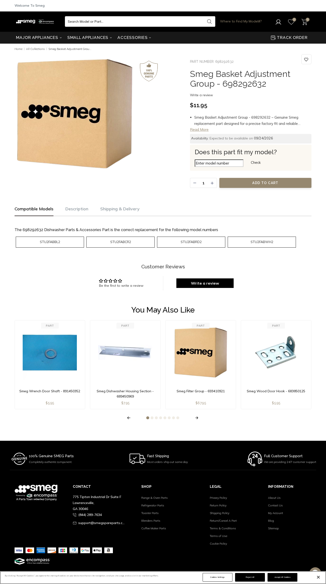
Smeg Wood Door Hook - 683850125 (276, 391)
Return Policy (218, 505)
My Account (275, 513)
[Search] (209, 21)
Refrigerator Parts (152, 505)
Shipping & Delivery (120, 209)
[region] (163, 577)
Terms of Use (218, 536)
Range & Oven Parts (154, 497)
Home (18, 49)
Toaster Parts (150, 513)
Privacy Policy (218, 497)
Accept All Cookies (282, 577)
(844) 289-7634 (90, 515)
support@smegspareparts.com (102, 523)
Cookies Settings (217, 577)
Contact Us (275, 505)
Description (76, 209)
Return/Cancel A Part (223, 520)
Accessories (133, 37)
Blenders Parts (150, 520)
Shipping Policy (219, 513)
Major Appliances (37, 37)
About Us (274, 497)
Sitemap (273, 528)
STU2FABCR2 (120, 242)
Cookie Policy (218, 543)
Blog (271, 520)
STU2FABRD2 (191, 242)
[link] (306, 59)
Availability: (200, 138)
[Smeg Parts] (36, 21)
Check (256, 162)
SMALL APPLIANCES (88, 37)
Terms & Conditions (223, 528)
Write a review (201, 95)
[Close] (318, 577)
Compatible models (34, 209)
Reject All (250, 577)
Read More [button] (199, 129)
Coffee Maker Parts (153, 528)
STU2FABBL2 (50, 242)
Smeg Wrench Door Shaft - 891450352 (49, 391)
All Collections (35, 49)
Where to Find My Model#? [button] (241, 21)
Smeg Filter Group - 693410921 (201, 391)
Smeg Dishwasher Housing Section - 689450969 (125, 393)
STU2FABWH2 (262, 242)
